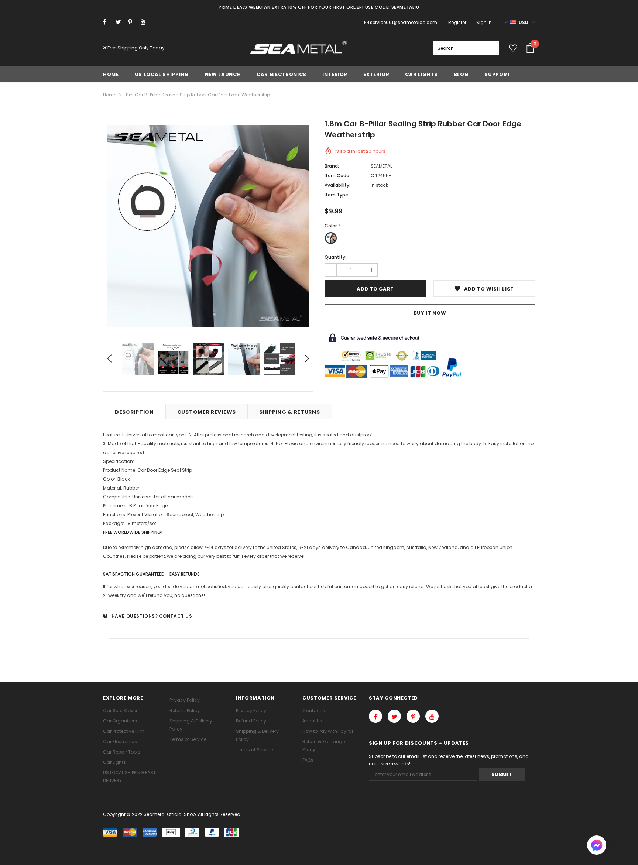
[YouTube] (145, 22)
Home (109, 95)
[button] (596, 846)
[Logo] (299, 48)
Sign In (484, 22)
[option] (208, 226)
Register (457, 22)
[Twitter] (120, 22)
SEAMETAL (381, 166)
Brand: (332, 166)
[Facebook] (107, 22)
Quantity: (335, 257)
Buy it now (430, 312)
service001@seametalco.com (403, 22)
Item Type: (337, 195)
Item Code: (337, 175)
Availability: (337, 185)
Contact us (175, 616)
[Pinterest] (132, 22)
